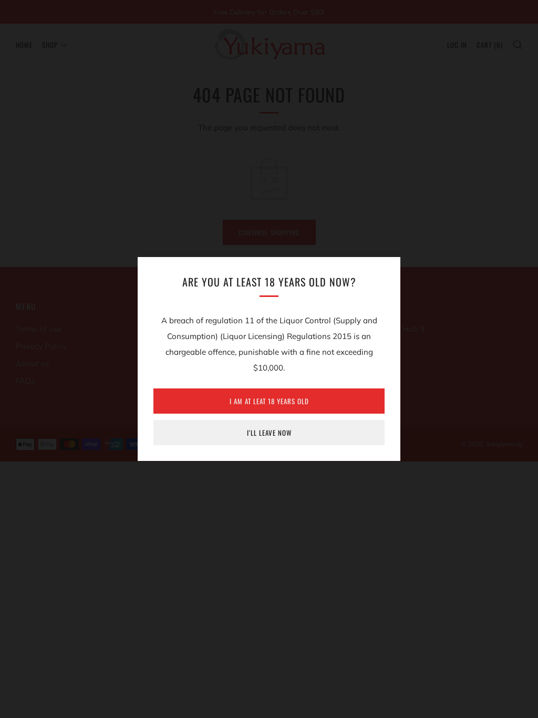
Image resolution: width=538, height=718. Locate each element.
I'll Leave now (269, 432)
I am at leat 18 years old (269, 401)
